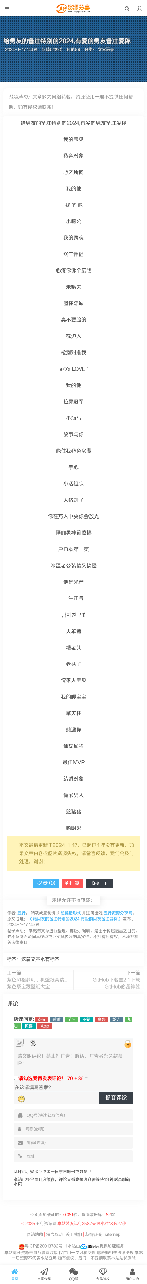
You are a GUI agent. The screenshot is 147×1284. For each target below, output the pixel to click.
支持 (41, 1019)
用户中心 (132, 1279)
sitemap (113, 1234)
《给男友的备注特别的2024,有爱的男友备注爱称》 (75, 919)
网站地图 (35, 1234)
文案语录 (106, 49)
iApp (44, 1026)
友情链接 (93, 1234)
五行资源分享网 (118, 913)
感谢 (56, 1019)
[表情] (21, 1099)
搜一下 (101, 883)
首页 (14, 1279)
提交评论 (116, 1098)
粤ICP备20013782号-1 (46, 1246)
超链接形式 (71, 913)
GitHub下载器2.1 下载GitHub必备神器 (116, 983)
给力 (116, 1019)
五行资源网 (46, 1223)
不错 (86, 1019)
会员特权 (103, 1279)
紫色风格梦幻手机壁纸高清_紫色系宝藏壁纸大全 (37, 983)
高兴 (101, 1019)
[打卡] (33, 1043)
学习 (71, 1019)
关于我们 (74, 1234)
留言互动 (54, 1234)
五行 (21, 913)
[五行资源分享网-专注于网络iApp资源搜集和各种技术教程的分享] (73, 11)
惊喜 (29, 1026)
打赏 (74, 883)
